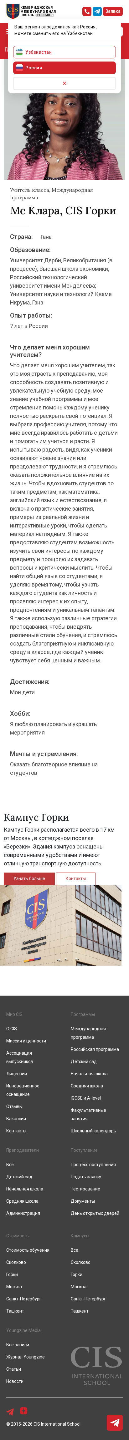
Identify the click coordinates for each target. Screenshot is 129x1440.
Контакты (76, 878)
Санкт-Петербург (23, 1298)
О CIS (11, 1028)
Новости (14, 1381)
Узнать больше (29, 878)
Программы (83, 1014)
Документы (83, 1201)
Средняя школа (87, 1085)
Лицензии (16, 1073)
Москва (14, 1286)
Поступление (84, 1150)
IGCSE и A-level (86, 1098)
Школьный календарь (93, 1130)
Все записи (17, 1344)
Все (10, 1164)
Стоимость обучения (27, 1250)
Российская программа (95, 1049)
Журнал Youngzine (25, 1356)
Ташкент (15, 1311)
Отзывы (14, 1106)
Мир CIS (14, 1014)
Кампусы (80, 1235)
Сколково (16, 1262)
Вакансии (16, 1118)
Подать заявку (86, 1176)
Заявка (113, 11)
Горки (12, 1274)
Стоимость (17, 1235)
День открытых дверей (95, 1213)
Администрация (23, 1213)
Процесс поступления (93, 1164)
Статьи (13, 1369)
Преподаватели (22, 1150)
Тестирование (85, 1188)
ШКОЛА (27, 15)
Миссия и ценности (26, 1040)
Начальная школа (89, 1073)
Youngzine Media (23, 1330)
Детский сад (84, 1061)
